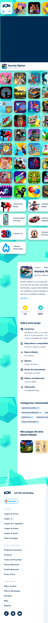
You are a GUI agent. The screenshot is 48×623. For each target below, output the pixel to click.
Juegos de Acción (30, 408)
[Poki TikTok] (6, 613)
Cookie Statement (11, 569)
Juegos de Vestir (11, 533)
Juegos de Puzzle (11, 528)
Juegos (37, 267)
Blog (6, 601)
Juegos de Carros (11, 514)
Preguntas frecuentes (13, 550)
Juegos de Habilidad (31, 413)
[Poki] (6, 6)
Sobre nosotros (10, 586)
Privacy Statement (11, 565)
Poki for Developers (12, 591)
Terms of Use (9, 574)
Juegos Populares (30, 422)
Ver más (23, 298)
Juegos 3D (27, 417)
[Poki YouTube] (19, 613)
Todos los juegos (11, 538)
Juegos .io (8, 519)
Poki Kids (8, 596)
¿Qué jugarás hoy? (9, 11)
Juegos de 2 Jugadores (13, 524)
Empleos (7, 606)
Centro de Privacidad (13, 560)
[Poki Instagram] (13, 613)
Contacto (8, 555)
